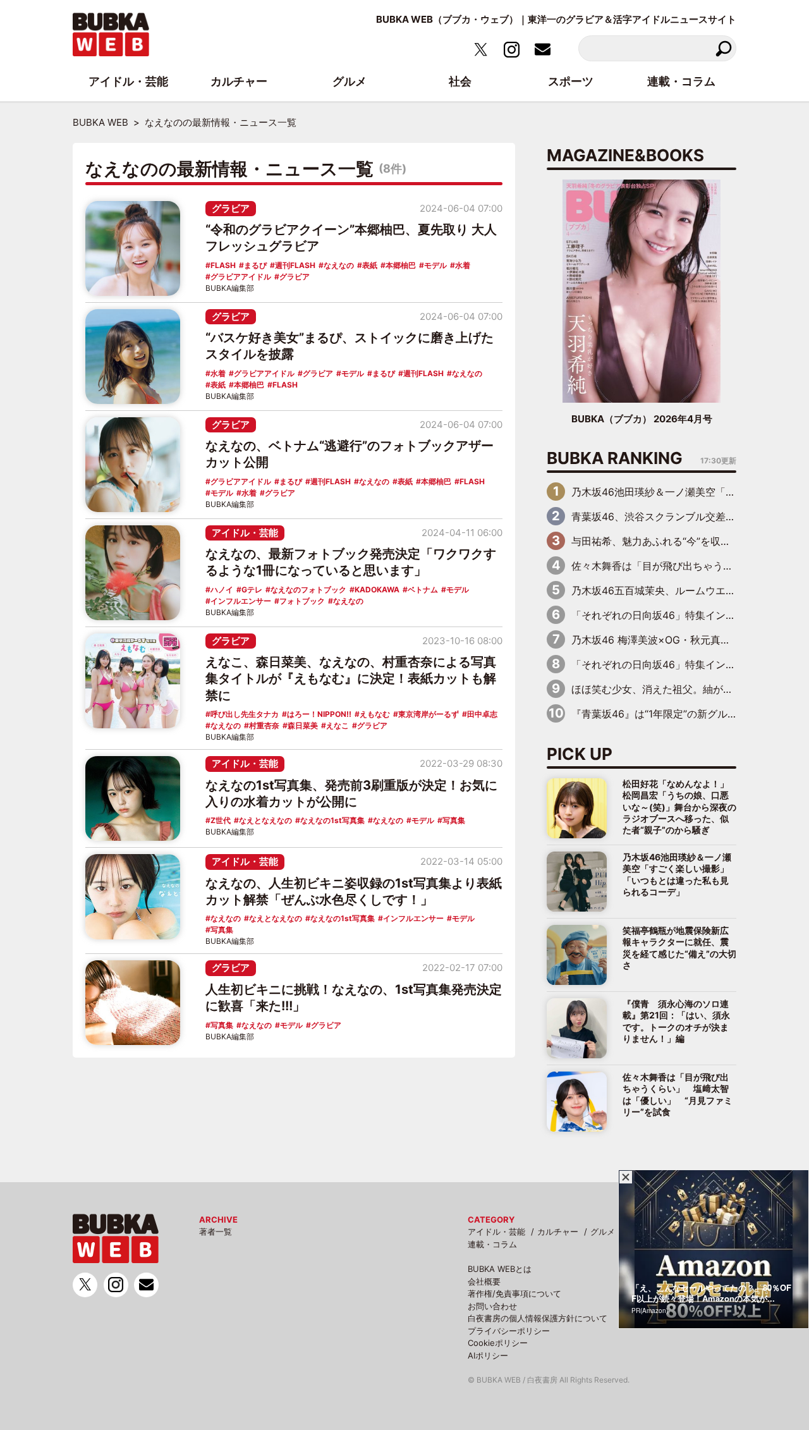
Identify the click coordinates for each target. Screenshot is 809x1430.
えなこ (337, 725)
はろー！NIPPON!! (319, 714)
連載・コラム (492, 1244)
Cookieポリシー (498, 1343)
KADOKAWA (377, 589)
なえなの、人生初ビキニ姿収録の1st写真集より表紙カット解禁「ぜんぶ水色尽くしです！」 (353, 891)
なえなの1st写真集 (332, 820)
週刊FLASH (295, 265)
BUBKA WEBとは (500, 1269)
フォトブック (302, 601)
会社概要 (484, 1281)
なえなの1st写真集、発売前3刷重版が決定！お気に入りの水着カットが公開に (351, 793)
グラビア (231, 208)
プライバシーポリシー (509, 1331)
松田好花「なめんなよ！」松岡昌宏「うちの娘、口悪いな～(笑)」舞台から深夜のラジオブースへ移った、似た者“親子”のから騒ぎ (679, 807)
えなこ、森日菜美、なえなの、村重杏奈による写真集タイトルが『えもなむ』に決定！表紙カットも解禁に (350, 678)
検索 (723, 48)
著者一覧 (215, 1231)
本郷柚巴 (401, 265)
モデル (435, 265)
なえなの (339, 265)
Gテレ (251, 589)
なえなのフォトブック (308, 589)
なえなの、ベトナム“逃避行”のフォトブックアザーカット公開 (349, 454)
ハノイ (221, 589)
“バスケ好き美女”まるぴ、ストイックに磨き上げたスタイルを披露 (349, 346)
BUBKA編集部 (229, 288)
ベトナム (423, 589)
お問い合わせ (492, 1306)
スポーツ (570, 81)
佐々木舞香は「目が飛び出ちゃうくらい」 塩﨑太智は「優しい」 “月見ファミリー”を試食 (678, 1094)
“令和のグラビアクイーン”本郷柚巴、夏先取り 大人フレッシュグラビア (351, 238)
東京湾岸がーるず (428, 714)
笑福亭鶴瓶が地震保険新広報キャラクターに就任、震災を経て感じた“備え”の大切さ (679, 947)
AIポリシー (488, 1355)
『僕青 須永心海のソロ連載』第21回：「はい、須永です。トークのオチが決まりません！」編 (676, 1021)
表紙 (369, 265)
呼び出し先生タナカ (244, 714)
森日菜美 (303, 725)
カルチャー (557, 1231)
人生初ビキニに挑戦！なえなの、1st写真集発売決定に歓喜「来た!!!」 (353, 997)
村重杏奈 (264, 725)
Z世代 (220, 820)
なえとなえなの (265, 820)
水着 (462, 265)
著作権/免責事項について (514, 1293)
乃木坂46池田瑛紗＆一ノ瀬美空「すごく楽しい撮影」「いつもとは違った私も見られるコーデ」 (677, 874)
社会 (460, 81)
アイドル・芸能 (245, 533)
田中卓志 (482, 714)
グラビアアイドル (240, 276)
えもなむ (375, 714)
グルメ (602, 1231)
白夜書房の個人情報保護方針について (537, 1318)
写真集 (453, 820)
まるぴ (255, 265)
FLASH (223, 265)
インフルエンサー (240, 601)
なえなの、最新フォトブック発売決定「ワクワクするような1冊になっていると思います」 (350, 562)
